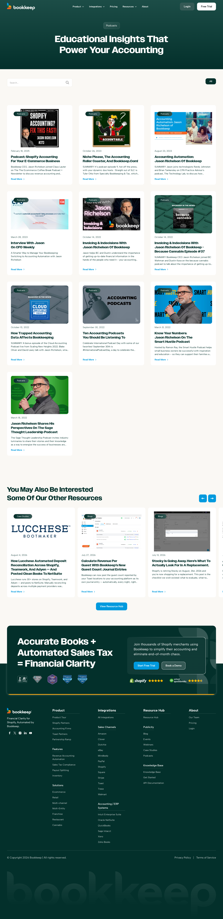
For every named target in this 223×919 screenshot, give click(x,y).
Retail (55, 797)
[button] (78, 6)
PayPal (101, 761)
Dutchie (102, 744)
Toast (101, 783)
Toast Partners (59, 734)
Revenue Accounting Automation (63, 757)
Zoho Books (104, 842)
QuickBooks (104, 825)
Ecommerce (58, 792)
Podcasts (148, 755)
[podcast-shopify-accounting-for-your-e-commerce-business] (39, 145)
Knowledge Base (152, 772)
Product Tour (59, 717)
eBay (100, 750)
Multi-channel (59, 803)
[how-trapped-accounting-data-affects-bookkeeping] (39, 323)
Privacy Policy (183, 857)
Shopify (102, 766)
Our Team (194, 717)
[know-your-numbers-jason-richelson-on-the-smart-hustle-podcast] (183, 323)
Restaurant (58, 819)
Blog (145, 733)
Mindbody (103, 755)
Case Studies (150, 750)
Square (101, 772)
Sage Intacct (104, 831)
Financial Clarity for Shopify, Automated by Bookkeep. (20, 722)
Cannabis (57, 825)
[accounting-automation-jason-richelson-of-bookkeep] (183, 145)
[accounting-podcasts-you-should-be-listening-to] (111, 323)
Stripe (101, 777)
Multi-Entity (58, 808)
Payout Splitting (60, 770)
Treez (101, 789)
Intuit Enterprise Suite (109, 814)
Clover (101, 739)
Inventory (57, 775)
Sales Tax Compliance (63, 764)
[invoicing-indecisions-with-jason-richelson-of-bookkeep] (111, 233)
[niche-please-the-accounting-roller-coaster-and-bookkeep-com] (111, 145)
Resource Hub (150, 717)
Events (147, 739)
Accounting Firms (61, 728)
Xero (100, 836)
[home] (25, 6)
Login (192, 728)
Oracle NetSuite (106, 820)
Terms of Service (206, 857)
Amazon (102, 733)
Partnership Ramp (61, 739)
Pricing (192, 723)
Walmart (102, 794)
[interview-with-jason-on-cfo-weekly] (39, 233)
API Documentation (153, 783)
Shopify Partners (61, 723)
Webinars (148, 744)
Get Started (149, 777)
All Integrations (106, 717)
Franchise (57, 814)
